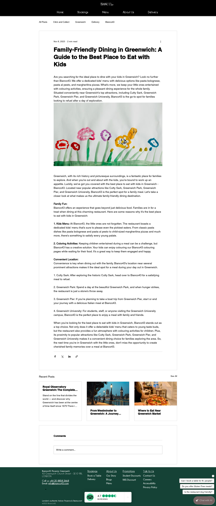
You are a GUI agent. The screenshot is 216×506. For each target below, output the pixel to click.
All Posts (43, 22)
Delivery (95, 22)
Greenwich (80, 22)
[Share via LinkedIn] (69, 356)
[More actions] (160, 41)
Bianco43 (109, 22)
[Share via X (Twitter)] (62, 356)
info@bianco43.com (58, 483)
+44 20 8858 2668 (59, 480)
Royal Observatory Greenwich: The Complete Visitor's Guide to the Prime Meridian (60, 388)
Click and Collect (61, 22)
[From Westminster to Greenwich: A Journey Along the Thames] (108, 393)
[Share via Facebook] (55, 356)
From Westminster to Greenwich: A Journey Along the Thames (104, 412)
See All (174, 376)
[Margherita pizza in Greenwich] (155, 393)
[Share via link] (76, 356)
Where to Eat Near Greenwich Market (149, 412)
